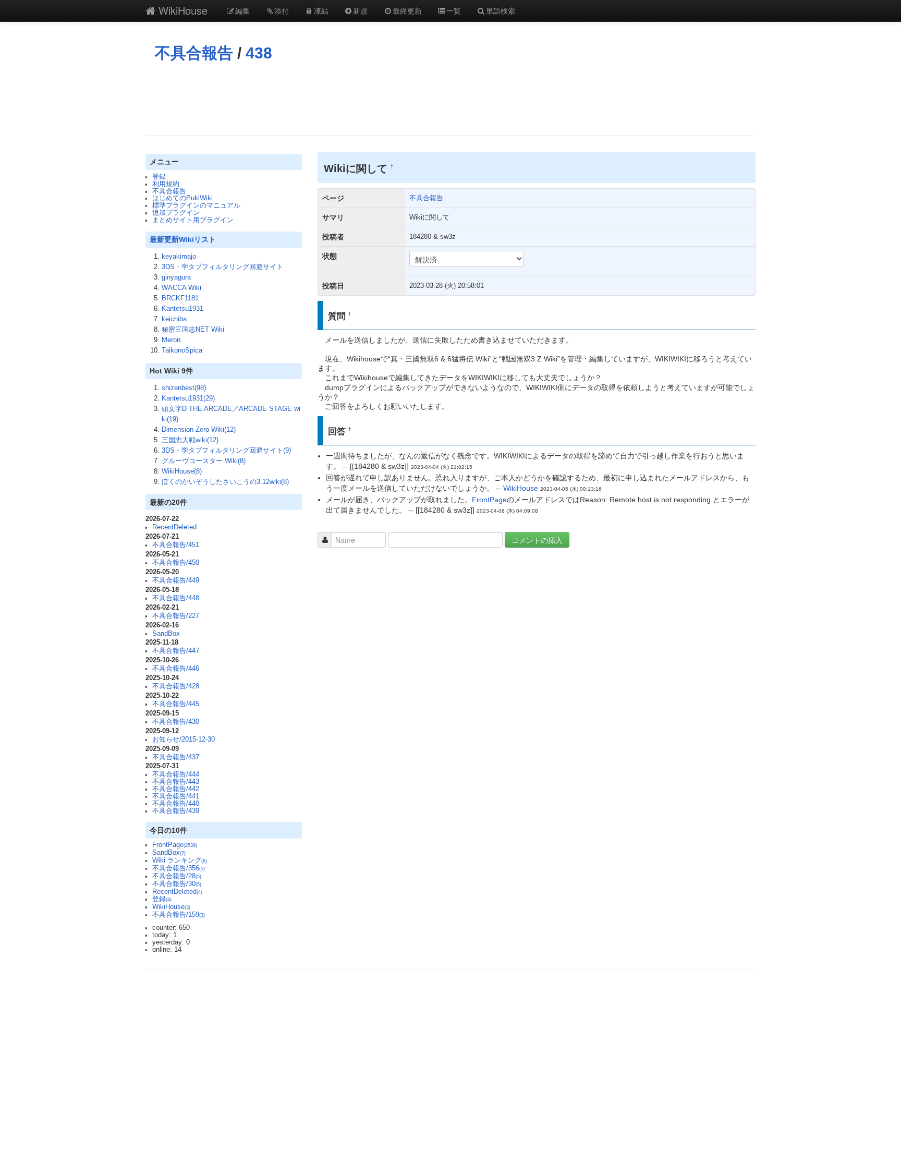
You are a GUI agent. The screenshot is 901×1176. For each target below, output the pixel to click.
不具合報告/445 (175, 704)
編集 (242, 10)
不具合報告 (194, 53)
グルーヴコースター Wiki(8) (204, 461)
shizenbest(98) (184, 388)
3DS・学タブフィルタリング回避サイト (222, 267)
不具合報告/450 (175, 562)
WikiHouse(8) (182, 471)
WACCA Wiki (181, 288)
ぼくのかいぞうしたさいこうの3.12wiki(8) (225, 482)
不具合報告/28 (176, 876)
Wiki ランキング (179, 860)
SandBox (166, 633)
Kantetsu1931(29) (188, 398)
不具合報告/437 (175, 757)
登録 (159, 176)
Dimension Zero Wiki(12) (199, 429)
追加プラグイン (176, 212)
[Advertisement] (450, 98)
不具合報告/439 (175, 811)
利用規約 (165, 184)
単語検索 (500, 10)
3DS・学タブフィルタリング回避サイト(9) (226, 450)
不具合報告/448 (175, 598)
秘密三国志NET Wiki (193, 329)
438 (259, 53)
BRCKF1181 (180, 298)
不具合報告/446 (175, 668)
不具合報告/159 (178, 914)
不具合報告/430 (175, 721)
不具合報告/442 (175, 789)
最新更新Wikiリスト (183, 239)
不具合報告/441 (175, 796)
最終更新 (407, 10)
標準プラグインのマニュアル (196, 205)
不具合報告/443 (175, 781)
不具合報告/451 (175, 545)
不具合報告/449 (175, 580)
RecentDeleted (174, 527)
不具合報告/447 (175, 650)
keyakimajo (179, 256)
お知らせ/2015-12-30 (183, 739)
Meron (171, 340)
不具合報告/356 (178, 868)
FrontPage (174, 844)
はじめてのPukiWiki (182, 198)
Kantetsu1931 (182, 308)
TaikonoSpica (182, 350)
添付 (281, 10)
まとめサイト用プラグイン (193, 220)
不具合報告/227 (175, 616)
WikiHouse (181, 10)
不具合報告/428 (175, 686)
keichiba (174, 319)
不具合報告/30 (176, 884)
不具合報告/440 (175, 803)
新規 (360, 10)
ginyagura (176, 277)
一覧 (453, 10)
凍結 (321, 10)
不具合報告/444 (175, 774)
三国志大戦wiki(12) (190, 440)
